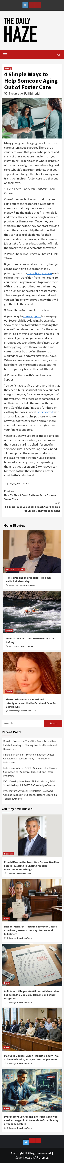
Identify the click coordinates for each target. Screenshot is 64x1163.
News (6, 918)
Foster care (23, 483)
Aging (13, 483)
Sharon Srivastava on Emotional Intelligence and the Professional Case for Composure (31, 703)
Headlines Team (27, 585)
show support (32, 316)
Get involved (44, 412)
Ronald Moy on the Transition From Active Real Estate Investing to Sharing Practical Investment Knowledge (30, 745)
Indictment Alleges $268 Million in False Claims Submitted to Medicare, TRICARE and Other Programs (30, 771)
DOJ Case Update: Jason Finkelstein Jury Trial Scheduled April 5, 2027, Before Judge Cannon (29, 783)
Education (11, 569)
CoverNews (22, 1157)
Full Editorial (32, 93)
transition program (39, 273)
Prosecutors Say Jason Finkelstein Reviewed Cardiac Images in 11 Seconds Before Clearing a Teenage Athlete (30, 794)
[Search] (59, 55)
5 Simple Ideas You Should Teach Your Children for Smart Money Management (32, 506)
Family (8, 68)
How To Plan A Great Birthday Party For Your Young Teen (30, 495)
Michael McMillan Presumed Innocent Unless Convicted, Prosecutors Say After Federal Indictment (28, 758)
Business (8, 854)
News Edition (27, 646)
